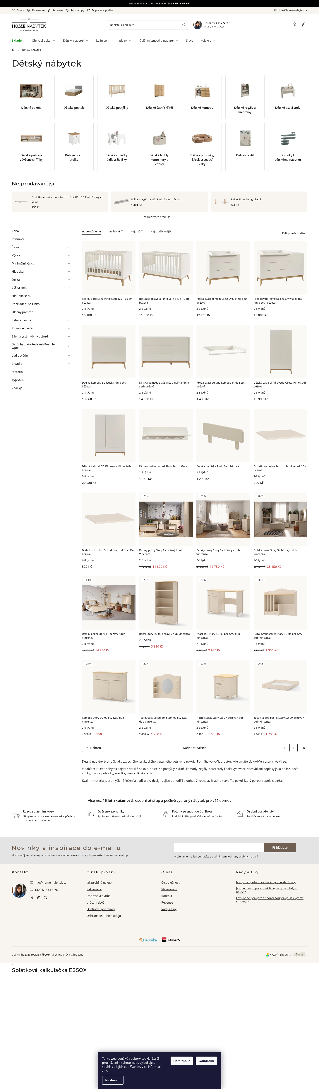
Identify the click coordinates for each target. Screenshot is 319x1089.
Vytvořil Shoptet (279, 954)
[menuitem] (20, 40)
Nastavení (112, 1080)
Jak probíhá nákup (99, 883)
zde (104, 1071)
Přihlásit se (280, 848)
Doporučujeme (91, 231)
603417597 (45, 897)
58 (303, 748)
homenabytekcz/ (38, 897)
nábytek (32, 897)
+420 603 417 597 (216, 23)
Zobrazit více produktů (157, 217)
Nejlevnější (116, 231)
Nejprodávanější (161, 231)
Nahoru (95, 748)
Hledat (184, 24)
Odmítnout (181, 1061)
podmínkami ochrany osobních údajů (235, 856)
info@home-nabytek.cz (50, 883)
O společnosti (170, 883)
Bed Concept (182, 3)
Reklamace (94, 889)
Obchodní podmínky (101, 909)
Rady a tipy (77, 10)
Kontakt (166, 896)
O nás (20, 10)
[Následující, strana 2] (293, 748)
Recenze (57, 10)
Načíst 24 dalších (194, 748)
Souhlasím (206, 1061)
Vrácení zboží (96, 902)
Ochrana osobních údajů (104, 916)
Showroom (38, 10)
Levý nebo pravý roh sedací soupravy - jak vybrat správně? (269, 900)
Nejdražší (137, 231)
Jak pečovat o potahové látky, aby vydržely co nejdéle (267, 890)
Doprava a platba (102, 10)
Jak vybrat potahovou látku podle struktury (266, 882)
